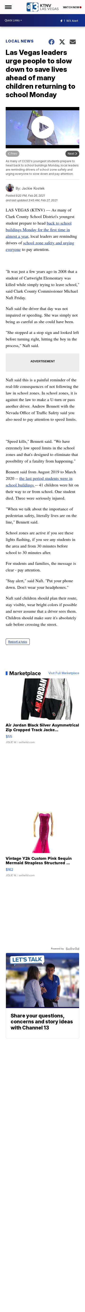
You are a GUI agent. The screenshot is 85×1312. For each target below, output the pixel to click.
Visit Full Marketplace (63, 673)
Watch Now (71, 7)
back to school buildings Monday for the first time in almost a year (39, 229)
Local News (20, 41)
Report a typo (17, 641)
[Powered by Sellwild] (72, 948)
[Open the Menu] (8, 7)
